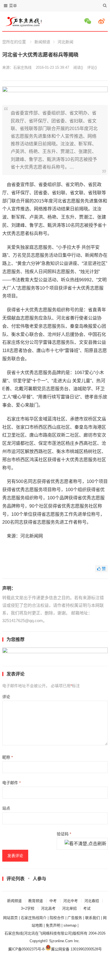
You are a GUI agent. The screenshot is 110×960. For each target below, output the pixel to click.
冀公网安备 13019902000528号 (76, 949)
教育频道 (35, 901)
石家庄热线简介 (34, 918)
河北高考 (48, 908)
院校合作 (57, 918)
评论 (6, 696)
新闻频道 (42, 42)
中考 (53, 901)
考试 (87, 908)
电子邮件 (11, 782)
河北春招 (91, 901)
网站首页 (10, 918)
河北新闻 (65, 42)
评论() (92, 67)
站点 (6, 808)
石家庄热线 (22, 67)
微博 (102, 21)
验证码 (64, 834)
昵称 (7, 757)
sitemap (69, 925)
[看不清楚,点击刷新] (85, 844)
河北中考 (70, 901)
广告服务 (74, 918)
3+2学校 (27, 908)
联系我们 (92, 918)
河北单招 (69, 908)
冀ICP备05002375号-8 (26, 949)
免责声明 (53, 925)
